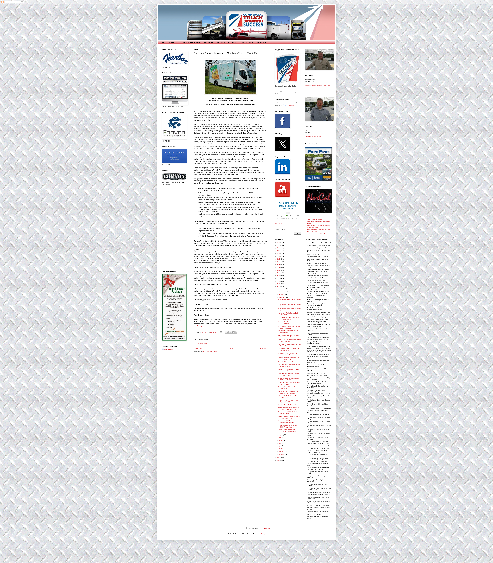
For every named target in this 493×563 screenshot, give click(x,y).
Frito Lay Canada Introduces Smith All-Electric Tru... (289, 383)
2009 (278, 457)
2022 (278, 253)
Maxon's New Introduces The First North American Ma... (289, 417)
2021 (278, 256)
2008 (278, 460)
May (280, 443)
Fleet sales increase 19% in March (317, 234)
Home (162, 42)
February (282, 451)
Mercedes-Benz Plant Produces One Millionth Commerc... (288, 392)
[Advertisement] (174, 227)
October (281, 294)
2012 (278, 281)
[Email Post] (220, 332)
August (281, 435)
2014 (278, 275)
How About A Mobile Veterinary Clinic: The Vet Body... (287, 426)
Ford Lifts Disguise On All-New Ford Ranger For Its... (289, 345)
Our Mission (174, 42)
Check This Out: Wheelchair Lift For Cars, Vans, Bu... (289, 340)
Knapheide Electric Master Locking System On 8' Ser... (289, 401)
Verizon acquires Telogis (314, 219)
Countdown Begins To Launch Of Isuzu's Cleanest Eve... (288, 349)
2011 (278, 284)
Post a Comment (202, 343)
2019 (278, 261)
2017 (278, 267)
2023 (278, 251)
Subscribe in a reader (281, 224)
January (281, 454)
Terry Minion (205, 332)
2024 (278, 248)
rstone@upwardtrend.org (313, 136)
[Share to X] (231, 332)
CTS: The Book (246, 42)
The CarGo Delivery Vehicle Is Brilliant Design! (287, 354)
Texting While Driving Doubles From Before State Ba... (289, 327)
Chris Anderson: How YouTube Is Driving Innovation (288, 318)
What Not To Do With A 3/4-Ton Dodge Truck (287, 396)
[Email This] (226, 332)
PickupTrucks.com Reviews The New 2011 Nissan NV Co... (288, 408)
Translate (291, 105)
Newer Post (198, 348)
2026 (278, 242)
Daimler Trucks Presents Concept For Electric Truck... (289, 358)
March (281, 449)
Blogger (263, 534)
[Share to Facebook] (233, 332)
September (282, 297)
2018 (278, 264)
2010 (278, 286)
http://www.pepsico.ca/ (201, 326)
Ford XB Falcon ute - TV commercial (289, 362)
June (280, 440)
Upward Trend (263, 42)
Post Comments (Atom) (209, 351)
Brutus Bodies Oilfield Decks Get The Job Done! (288, 412)
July (280, 437)
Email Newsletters (285, 218)
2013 (278, 278)
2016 (278, 270)
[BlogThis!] (228, 332)
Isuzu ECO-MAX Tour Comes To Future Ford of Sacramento (288, 370)
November (282, 292)
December (282, 289)
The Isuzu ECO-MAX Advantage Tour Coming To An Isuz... (288, 421)
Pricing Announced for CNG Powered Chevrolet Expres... (288, 430)
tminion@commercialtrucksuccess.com (317, 85)
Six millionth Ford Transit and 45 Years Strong (288, 331)
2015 (278, 273)
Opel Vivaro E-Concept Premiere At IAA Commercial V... (289, 336)
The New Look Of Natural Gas (287, 405)
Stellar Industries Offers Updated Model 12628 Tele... (288, 378)
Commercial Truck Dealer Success (198, 42)
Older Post (263, 348)
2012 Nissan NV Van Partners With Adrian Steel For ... (289, 365)
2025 (278, 245)
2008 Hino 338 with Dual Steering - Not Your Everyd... (289, 374)
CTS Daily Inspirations (226, 42)
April (280, 446)
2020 (278, 259)
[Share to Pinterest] (235, 332)
